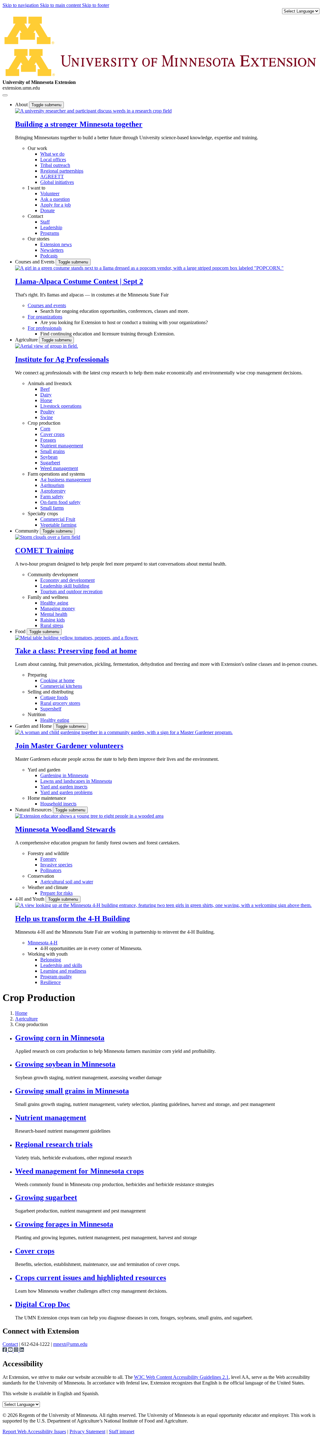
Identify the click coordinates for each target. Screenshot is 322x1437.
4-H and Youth (30, 899)
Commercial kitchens (61, 686)
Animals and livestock (50, 383)
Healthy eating (54, 720)
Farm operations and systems (56, 474)
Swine (46, 417)
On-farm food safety (60, 502)
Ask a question (55, 199)
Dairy (46, 394)
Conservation (41, 876)
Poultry (47, 411)
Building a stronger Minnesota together (78, 124)
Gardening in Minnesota (64, 775)
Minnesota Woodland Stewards (65, 829)
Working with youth (48, 954)
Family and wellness (48, 597)
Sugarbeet (50, 462)
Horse (46, 400)
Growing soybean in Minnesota (65, 1064)
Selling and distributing (51, 691)
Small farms (52, 508)
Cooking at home (57, 680)
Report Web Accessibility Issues (34, 1431)
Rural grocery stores (60, 703)
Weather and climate (48, 887)
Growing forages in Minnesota (64, 1224)
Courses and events (47, 305)
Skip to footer (95, 5)
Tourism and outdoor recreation (71, 591)
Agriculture (27, 339)
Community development (53, 574)
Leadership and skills (61, 965)
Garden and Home (34, 726)
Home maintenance (47, 798)
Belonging (50, 959)
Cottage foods (54, 697)
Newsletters (52, 250)
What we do (52, 154)
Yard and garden (44, 769)
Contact (35, 216)
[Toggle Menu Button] (5, 95)
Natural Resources (34, 809)
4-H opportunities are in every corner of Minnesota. (91, 948)
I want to (36, 188)
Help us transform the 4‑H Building (72, 919)
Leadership (51, 227)
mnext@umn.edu (70, 1344)
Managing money (57, 608)
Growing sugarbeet (46, 1197)
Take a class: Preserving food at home (76, 651)
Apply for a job (55, 204)
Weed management (59, 468)
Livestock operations (60, 406)
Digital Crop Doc (42, 1304)
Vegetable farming (58, 525)
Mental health (53, 614)
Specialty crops (43, 513)
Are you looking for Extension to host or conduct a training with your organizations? (124, 322)
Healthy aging (54, 602)
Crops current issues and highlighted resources (90, 1278)
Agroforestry (53, 491)
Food (21, 631)
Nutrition (37, 714)
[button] (93, 110)
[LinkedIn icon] (21, 1350)
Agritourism (52, 485)
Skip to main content (61, 5)
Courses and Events (35, 261)
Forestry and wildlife (48, 853)
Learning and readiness (63, 971)
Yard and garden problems (66, 792)
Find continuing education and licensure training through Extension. (107, 333)
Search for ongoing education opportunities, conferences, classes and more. (114, 311)
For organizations (45, 316)
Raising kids (52, 619)
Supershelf (50, 708)
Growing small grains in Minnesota (72, 1091)
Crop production (44, 423)
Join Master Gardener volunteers (69, 746)
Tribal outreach (55, 165)
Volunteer (49, 193)
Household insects (58, 803)
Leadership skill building (64, 586)
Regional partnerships (61, 171)
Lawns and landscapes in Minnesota (76, 781)
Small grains (52, 451)
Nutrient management (61, 445)
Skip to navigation (21, 5)
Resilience (50, 982)
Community (27, 530)
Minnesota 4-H (43, 942)
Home (21, 1013)
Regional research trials (53, 1144)
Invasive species (56, 864)
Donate (47, 210)
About (22, 104)
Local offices (53, 159)
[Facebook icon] (5, 1350)
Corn (45, 428)
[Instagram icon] (16, 1350)
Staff (45, 221)
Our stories (38, 238)
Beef (45, 389)
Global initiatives (57, 182)
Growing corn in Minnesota (59, 1038)
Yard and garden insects (63, 786)
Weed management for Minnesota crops (79, 1171)
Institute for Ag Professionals (62, 359)
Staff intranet (121, 1431)
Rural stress (51, 625)
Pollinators (50, 870)
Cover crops (52, 434)
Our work (37, 148)
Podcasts (49, 255)
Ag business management (65, 479)
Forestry (48, 859)
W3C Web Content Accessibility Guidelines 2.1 (181, 1377)
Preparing (37, 674)
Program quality (56, 976)
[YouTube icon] (11, 1350)
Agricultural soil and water (66, 881)
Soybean (49, 457)
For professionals (45, 328)
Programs (49, 233)
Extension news (56, 244)
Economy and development (67, 580)
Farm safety (52, 496)
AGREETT (52, 176)
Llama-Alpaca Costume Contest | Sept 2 (79, 281)
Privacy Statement (87, 1431)
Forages (48, 440)
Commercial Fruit (57, 519)
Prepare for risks (56, 893)
